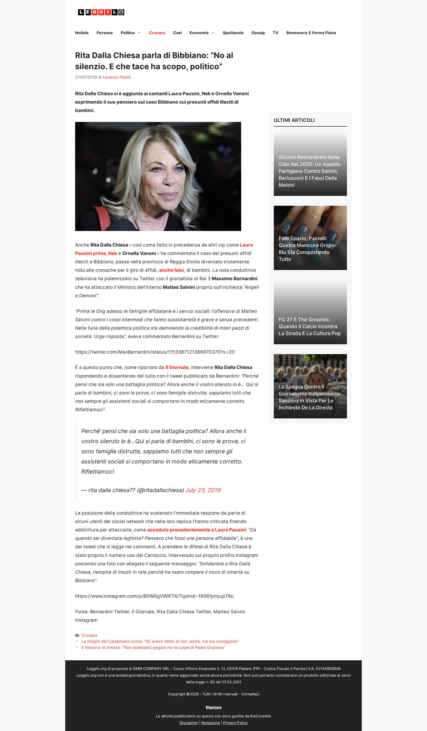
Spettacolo (233, 32)
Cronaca (157, 32)
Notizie (82, 32)
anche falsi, (172, 270)
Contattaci (250, 694)
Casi (177, 32)
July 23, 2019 (203, 490)
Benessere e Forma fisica (311, 32)
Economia (199, 32)
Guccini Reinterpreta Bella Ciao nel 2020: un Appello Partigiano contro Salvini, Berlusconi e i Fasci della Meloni (310, 171)
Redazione (210, 722)
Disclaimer (189, 722)
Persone (105, 32)
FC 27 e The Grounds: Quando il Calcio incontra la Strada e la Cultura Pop (310, 326)
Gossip (258, 32)
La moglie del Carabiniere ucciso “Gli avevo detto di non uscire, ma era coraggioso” (160, 641)
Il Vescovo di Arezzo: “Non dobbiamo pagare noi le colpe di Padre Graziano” (153, 647)
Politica (128, 32)
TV (275, 32)
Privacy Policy (235, 722)
